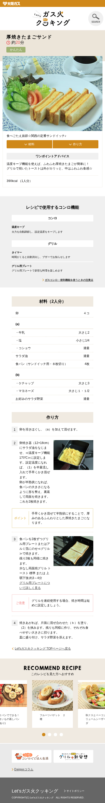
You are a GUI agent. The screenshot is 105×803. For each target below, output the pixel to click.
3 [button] (55, 734)
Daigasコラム (23, 769)
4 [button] (61, 734)
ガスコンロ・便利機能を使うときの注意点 (69, 280)
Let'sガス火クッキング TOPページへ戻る (43, 648)
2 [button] (49, 734)
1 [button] (43, 734)
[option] (52, 704)
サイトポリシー (75, 790)
